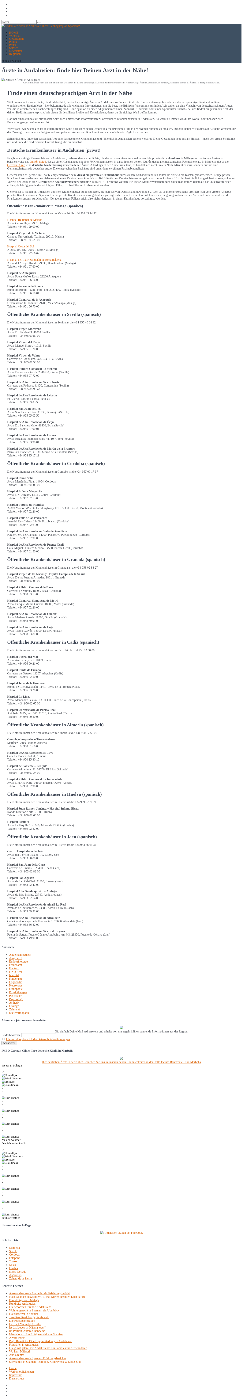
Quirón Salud (38, 161)
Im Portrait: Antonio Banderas (27, 1331)
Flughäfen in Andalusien (24, 1344)
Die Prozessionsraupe (22, 1320)
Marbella (14, 1247)
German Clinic (16, 165)
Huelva (13, 1268)
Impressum (15, 1375)
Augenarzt (15, 958)
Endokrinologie (18, 961)
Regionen (15, 53)
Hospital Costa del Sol (20, 246)
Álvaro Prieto (17, 1337)
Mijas (12, 1264)
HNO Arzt (15, 971)
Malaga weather (11, 1139)
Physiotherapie (18, 992)
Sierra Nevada (17, 1271)
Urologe (14, 1006)
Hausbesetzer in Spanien (24, 1313)
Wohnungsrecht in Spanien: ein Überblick (34, 1310)
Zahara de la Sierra (20, 1278)
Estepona (14, 1258)
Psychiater (15, 995)
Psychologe (16, 999)
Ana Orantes (16, 1354)
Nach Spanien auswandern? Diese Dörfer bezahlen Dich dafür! (47, 1296)
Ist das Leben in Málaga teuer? (27, 1327)
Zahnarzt (14, 1009)
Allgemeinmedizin (20, 954)
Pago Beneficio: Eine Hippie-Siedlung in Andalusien (40, 1341)
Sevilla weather (11, 1217)
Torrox (13, 1261)
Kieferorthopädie (19, 1012)
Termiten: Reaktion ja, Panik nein (29, 1317)
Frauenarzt (15, 965)
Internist (14, 975)
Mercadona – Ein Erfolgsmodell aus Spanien (36, 1334)
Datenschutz (16, 1378)
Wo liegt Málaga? (19, 1351)
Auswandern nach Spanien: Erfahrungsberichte (37, 1358)
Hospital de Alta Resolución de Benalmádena (34, 259)
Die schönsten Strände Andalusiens (30, 1307)
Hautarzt (14, 968)
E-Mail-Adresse (11, 1035)
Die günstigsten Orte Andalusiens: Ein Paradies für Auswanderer (48, 1348)
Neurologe (15, 985)
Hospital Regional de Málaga (24, 219)
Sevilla (13, 1251)
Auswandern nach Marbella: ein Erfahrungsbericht (39, 1293)
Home (13, 1368)
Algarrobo (15, 1275)
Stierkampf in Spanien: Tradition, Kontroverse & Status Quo (45, 1361)
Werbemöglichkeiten (21, 1371)
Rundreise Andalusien (22, 1303)
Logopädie (15, 982)
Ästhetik (14, 1002)
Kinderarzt (15, 978)
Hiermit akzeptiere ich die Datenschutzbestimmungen (38, 1039)
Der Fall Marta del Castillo (25, 1324)
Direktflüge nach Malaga (24, 1300)
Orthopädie (16, 988)
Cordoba (14, 1254)
